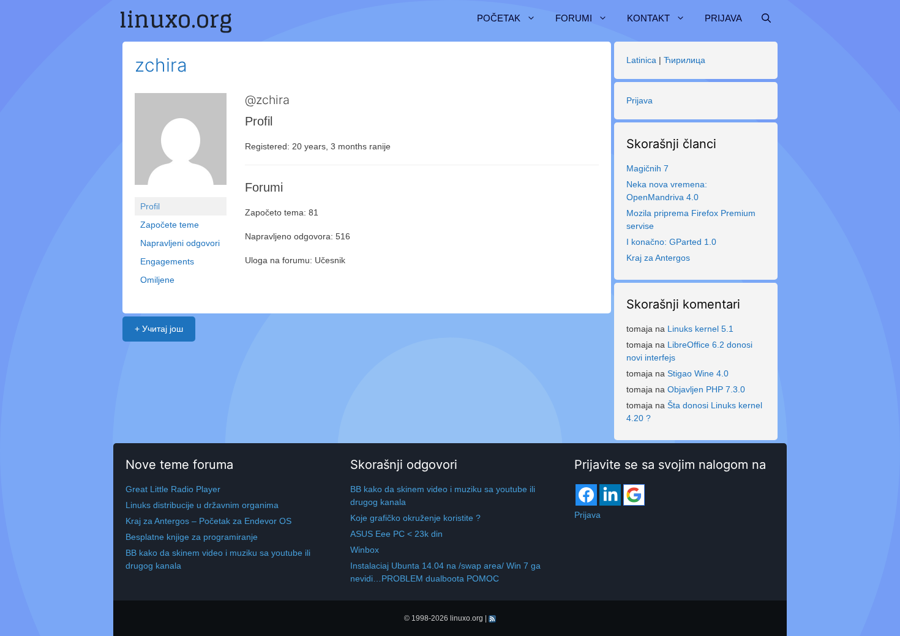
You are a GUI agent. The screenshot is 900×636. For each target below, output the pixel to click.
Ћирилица (684, 60)
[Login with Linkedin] (610, 495)
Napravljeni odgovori (180, 243)
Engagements (167, 261)
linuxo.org (466, 618)
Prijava (723, 18)
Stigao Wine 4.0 (698, 373)
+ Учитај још (159, 329)
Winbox (364, 550)
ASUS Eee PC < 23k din (396, 534)
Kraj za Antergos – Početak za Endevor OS (208, 521)
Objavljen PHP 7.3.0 (706, 389)
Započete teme (169, 225)
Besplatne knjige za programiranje (192, 537)
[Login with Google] (634, 495)
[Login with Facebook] (586, 495)
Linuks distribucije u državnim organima (202, 505)
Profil (150, 206)
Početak (498, 18)
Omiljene (157, 280)
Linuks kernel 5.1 (700, 329)
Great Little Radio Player (173, 489)
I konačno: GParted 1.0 (671, 242)
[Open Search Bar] (766, 18)
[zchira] (181, 144)
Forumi (573, 18)
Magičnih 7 (647, 168)
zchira (161, 65)
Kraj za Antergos (658, 258)
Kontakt (648, 18)
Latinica (641, 60)
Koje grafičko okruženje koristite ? (415, 518)
